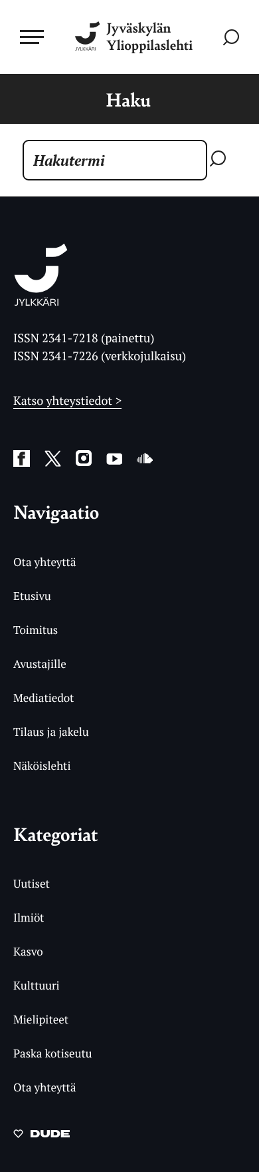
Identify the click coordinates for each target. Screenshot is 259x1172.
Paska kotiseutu (52, 1053)
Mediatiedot (43, 697)
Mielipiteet (40, 1019)
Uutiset (31, 883)
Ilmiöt (28, 917)
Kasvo (28, 951)
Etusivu (32, 595)
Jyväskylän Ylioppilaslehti (149, 37)
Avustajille (39, 663)
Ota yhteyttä (44, 561)
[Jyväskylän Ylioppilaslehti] (40, 301)
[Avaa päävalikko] (32, 36)
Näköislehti (42, 765)
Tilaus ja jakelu (51, 731)
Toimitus (35, 629)
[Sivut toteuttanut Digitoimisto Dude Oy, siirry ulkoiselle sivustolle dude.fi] (41, 1137)
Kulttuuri (36, 985)
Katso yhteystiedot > (67, 401)
